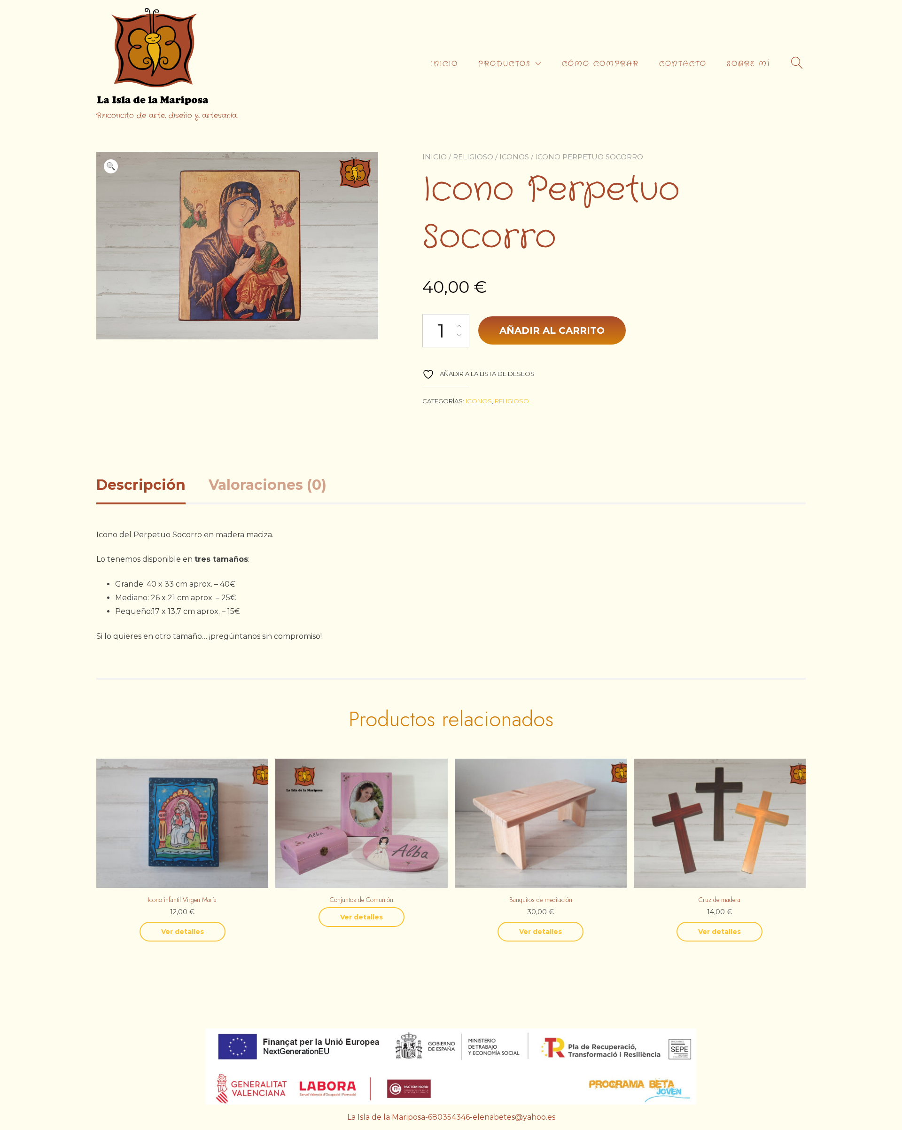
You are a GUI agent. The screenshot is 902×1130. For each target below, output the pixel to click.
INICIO (444, 64)
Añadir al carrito (552, 330)
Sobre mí (748, 64)
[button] (111, 166)
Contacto (683, 64)
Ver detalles (182, 931)
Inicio (434, 156)
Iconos (514, 156)
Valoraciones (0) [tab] (268, 485)
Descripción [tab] (141, 485)
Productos (504, 64)
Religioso (473, 156)
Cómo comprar (600, 64)
